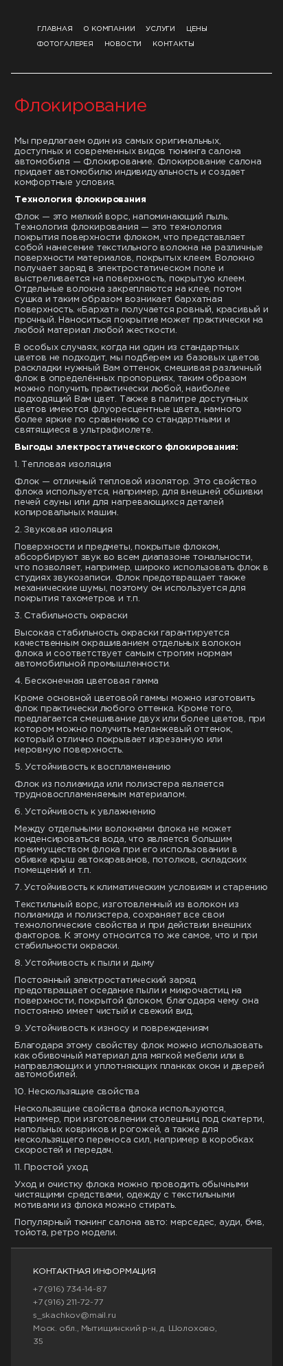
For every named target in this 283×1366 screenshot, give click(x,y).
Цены (196, 29)
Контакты (173, 44)
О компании (109, 29)
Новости (123, 44)
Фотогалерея (65, 44)
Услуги (160, 29)
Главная (55, 29)
